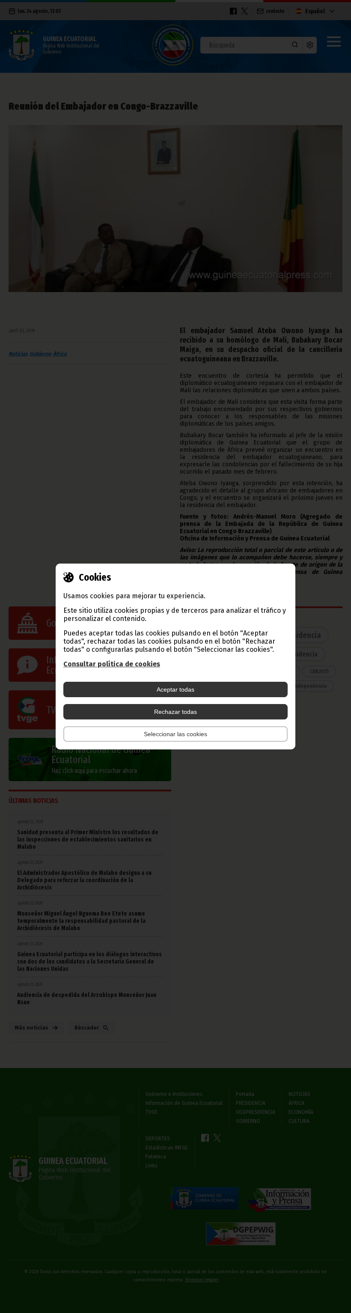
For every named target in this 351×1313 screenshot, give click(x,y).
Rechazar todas (175, 711)
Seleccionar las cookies (175, 734)
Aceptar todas (175, 689)
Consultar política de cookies (111, 664)
